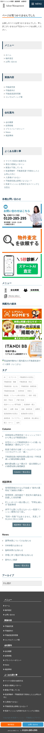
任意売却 (21, 391)
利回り (29, 391)
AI (4, 377)
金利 (17, 423)
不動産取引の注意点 (26, 377)
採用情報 (9, 125)
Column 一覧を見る (22, 472)
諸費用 (37, 409)
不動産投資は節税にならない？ (19, 181)
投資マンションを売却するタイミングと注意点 (22, 711)
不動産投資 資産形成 (28, 386)
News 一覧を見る (22, 565)
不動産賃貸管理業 (13, 93)
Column (6, 429)
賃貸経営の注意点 (27, 414)
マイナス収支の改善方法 (16, 161)
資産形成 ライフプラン (12, 418)
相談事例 (9, 135)
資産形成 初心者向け (31, 418)
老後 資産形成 (26, 409)
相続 (5, 409)
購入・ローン (8, 423)
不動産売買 (10, 87)
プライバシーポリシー (15, 129)
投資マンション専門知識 (12, 404)
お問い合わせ (33, 724)
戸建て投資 (20, 400)
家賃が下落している (14, 167)
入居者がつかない (13, 177)
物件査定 (11, 724)
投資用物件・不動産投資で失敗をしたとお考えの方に (22, 695)
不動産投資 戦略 (10, 382)
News (8, 132)
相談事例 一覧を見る (22, 525)
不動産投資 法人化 (11, 386)
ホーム (8, 55)
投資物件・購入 (29, 404)
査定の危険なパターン (15, 164)
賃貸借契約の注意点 (11, 414)
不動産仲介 (10, 90)
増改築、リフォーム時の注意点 (14, 395)
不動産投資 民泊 (25, 382)
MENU (38, 3)
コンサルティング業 (14, 97)
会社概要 (9, 122)
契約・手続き (8, 400)
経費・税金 (14, 409)
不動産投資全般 (9, 391)
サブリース (12, 377)
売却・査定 (32, 395)
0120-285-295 (29, 730)
